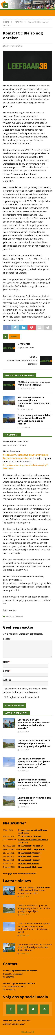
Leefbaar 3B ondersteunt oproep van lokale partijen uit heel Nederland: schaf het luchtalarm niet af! (34, 763)
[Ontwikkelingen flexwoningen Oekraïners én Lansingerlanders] (9, 801)
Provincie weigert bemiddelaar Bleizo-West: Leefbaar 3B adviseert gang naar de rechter (34, 419)
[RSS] (44, 1009)
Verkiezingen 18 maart (29, 836)
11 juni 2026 (24, 750)
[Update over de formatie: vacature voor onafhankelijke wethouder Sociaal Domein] (9, 783)
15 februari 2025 (26, 409)
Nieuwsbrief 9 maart (28, 863)
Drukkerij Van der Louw (14, 1023)
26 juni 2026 (24, 732)
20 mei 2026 (24, 770)
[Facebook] (10, 1009)
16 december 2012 (27, 388)
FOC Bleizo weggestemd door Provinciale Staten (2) (34, 383)
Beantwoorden (14, 617)
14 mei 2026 (24, 789)
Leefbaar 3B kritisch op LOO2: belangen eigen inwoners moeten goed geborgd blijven (34, 743)
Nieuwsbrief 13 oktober (30, 845)
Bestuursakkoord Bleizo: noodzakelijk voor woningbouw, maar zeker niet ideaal (34, 401)
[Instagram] (22, 1009)
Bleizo (14, 336)
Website (7, 679)
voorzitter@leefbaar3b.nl (14, 986)
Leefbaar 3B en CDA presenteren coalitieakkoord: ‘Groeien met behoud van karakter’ (34, 724)
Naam (6, 661)
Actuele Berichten (16, 713)
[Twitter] (33, 1009)
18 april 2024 (25, 427)
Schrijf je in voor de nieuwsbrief (19, 873)
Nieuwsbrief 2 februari (30, 867)
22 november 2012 (14, 45)
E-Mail (6, 670)
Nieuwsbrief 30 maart (29, 852)
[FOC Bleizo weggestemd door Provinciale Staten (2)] (9, 385)
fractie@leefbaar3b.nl (13, 973)
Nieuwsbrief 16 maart (29, 859)
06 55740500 (8, 977)
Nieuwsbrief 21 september (31, 849)
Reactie (6, 638)
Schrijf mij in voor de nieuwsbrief (22, 697)
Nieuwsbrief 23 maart (29, 856)
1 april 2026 (24, 807)
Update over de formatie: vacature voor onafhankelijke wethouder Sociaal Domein (34, 782)
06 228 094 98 (9, 989)
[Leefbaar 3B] (27, 7)
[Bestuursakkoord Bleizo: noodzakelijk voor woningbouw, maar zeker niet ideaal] (9, 400)
